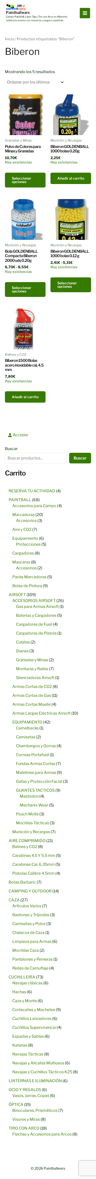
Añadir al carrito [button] (70, 178)
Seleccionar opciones (21, 180)
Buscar (11, 448)
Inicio (9, 39)
